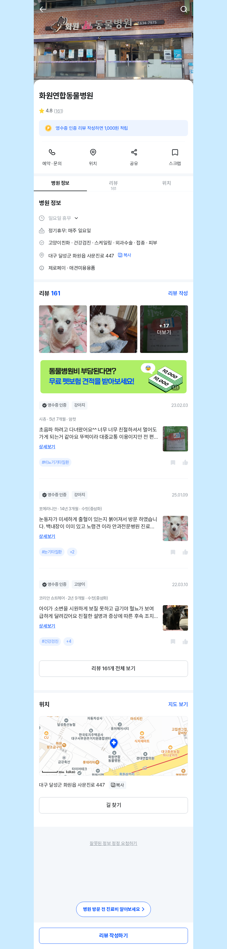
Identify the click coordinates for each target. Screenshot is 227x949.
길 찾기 (113, 805)
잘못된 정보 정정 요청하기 (113, 843)
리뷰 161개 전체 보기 (113, 668)
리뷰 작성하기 (113, 935)
